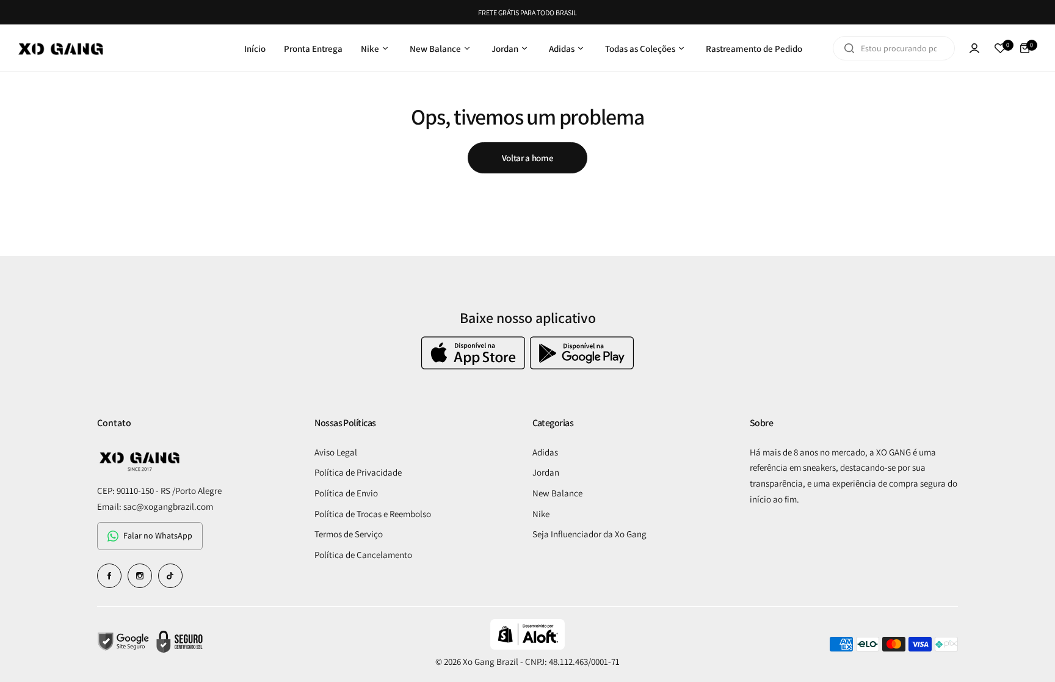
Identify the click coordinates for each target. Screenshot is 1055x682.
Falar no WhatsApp (157, 535)
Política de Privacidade (358, 472)
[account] (974, 48)
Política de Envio (346, 493)
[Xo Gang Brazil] (61, 48)
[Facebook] (109, 576)
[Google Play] (582, 366)
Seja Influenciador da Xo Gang (589, 534)
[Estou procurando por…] (849, 48)
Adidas (545, 452)
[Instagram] (140, 576)
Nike (540, 514)
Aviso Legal (335, 452)
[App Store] (474, 366)
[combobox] (894, 48)
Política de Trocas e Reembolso (372, 514)
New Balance (557, 493)
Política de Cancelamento (363, 554)
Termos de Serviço (348, 534)
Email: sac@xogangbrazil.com (155, 506)
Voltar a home (527, 158)
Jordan (545, 472)
